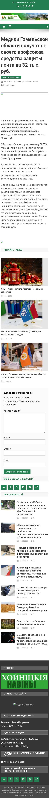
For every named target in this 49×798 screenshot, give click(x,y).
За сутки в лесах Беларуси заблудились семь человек (31, 623)
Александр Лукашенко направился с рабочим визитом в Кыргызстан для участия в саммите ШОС (31, 572)
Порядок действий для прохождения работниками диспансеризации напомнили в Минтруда (32, 552)
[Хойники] (24, 680)
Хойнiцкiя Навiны (24, 82)
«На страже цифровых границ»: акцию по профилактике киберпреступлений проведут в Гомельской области (32, 531)
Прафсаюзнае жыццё (11, 77)
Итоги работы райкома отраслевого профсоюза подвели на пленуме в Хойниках (23, 375)
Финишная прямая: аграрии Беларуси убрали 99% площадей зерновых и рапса (32, 607)
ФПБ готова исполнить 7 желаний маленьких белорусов (22, 290)
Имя (7, 437)
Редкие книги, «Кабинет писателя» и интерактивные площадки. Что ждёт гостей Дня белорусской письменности (32, 508)
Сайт (6, 460)
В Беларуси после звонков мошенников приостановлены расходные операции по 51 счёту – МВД (32, 639)
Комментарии (9, 85)
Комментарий (12, 410)
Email (7, 448)
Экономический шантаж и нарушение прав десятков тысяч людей (21, 333)
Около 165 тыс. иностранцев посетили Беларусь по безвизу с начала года (32, 590)
